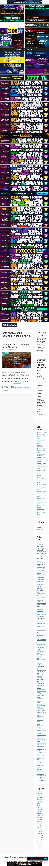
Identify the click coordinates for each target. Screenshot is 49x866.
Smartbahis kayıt (40, 667)
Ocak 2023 (39, 850)
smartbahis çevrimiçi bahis (41, 756)
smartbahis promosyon (41, 712)
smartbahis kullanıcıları (39, 676)
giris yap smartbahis (40, 557)
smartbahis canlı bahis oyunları (41, 601)
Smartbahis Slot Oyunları (40, 721)
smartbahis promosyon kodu (41, 714)
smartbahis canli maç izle (41, 594)
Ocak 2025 (39, 801)
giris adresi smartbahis (41, 551)
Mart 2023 (39, 845)
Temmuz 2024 (40, 813)
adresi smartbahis (40, 542)
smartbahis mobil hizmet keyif (41, 691)
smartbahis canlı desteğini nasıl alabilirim (12, 387)
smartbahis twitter (41, 738)
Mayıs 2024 (39, 817)
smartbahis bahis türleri (40, 581)
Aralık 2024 (39, 803)
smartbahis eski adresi (40, 626)
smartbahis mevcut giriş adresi (40, 687)
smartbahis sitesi (40, 718)
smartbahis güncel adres (41, 652)
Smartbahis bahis (41, 572)
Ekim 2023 (39, 831)
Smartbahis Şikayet (40, 770)
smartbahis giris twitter (41, 634)
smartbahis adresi (41, 568)
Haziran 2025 (40, 795)
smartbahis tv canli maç (41, 730)
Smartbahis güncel (40, 649)
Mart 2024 (39, 821)
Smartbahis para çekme (40, 709)
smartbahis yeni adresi (40, 749)
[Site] (24, 83)
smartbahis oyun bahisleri (40, 702)
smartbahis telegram (40, 726)
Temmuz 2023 (40, 837)
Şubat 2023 (39, 848)
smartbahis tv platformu (40, 736)
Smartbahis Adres (41, 567)
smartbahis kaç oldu (24, 387)
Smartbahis (40, 461)
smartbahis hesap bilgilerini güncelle (41, 661)
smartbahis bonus (40, 586)
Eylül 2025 (39, 793)
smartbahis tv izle (41, 735)
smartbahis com (40, 619)
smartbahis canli (40, 591)
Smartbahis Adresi (41, 432)
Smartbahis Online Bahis (40, 699)
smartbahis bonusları (40, 588)
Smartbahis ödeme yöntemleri (40, 761)
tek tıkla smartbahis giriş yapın (41, 772)
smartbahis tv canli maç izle (41, 732)
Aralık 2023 (39, 827)
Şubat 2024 (39, 823)
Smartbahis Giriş (41, 434)
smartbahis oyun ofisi (40, 704)
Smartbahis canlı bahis (41, 597)
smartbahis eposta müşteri (41, 623)
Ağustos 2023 (40, 835)
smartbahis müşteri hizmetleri (40, 693)
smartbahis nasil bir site (41, 696)
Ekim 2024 (39, 807)
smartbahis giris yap (41, 636)
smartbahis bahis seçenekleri (40, 575)
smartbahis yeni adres (40, 746)
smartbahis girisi (41, 631)
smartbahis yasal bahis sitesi (41, 744)
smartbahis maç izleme (40, 684)
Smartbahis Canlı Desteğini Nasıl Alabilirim (15, 345)
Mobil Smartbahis (40, 565)
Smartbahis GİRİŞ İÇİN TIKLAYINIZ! (25, 49)
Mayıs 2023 (39, 841)
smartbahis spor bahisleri (40, 723)
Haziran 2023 (40, 839)
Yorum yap (6, 390)
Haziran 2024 (40, 815)
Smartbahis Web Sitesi (41, 740)
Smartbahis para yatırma (41, 706)
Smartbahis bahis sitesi (40, 578)
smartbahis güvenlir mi (41, 659)
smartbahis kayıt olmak (41, 670)
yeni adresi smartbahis (41, 775)
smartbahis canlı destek (41, 605)
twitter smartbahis (40, 774)
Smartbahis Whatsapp (41, 743)
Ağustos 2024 (40, 811)
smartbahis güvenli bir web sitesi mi (41, 658)
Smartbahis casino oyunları (41, 611)
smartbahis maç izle (41, 680)
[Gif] (24, 135)
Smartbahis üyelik (40, 766)
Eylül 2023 (39, 833)
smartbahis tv (40, 728)
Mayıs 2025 (39, 797)
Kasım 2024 (39, 805)
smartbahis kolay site (40, 674)
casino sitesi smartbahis (40, 549)
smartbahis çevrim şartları (40, 759)
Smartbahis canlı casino (41, 603)
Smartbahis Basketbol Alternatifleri (40, 445)
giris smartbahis (40, 554)
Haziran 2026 (40, 791)
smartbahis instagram (39, 664)
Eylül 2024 (39, 809)
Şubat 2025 (39, 799)
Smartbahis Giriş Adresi (41, 645)
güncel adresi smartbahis (39, 560)
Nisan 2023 (39, 843)
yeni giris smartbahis (41, 779)
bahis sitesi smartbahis (40, 545)
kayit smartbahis (41, 564)
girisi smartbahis (41, 553)
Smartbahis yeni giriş (41, 753)
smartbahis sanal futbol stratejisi (40, 717)
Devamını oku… (17, 383)
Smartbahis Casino (40, 607)
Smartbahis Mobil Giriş (41, 689)
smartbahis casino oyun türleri (41, 614)
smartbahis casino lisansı (40, 609)
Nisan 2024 (39, 819)
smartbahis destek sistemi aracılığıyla (41, 621)
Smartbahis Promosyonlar (9, 386)
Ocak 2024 (39, 825)
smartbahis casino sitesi (40, 617)
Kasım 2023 (39, 829)
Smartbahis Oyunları (41, 448)
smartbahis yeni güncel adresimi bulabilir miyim (11, 388)
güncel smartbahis (41, 562)
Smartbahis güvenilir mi (39, 655)
